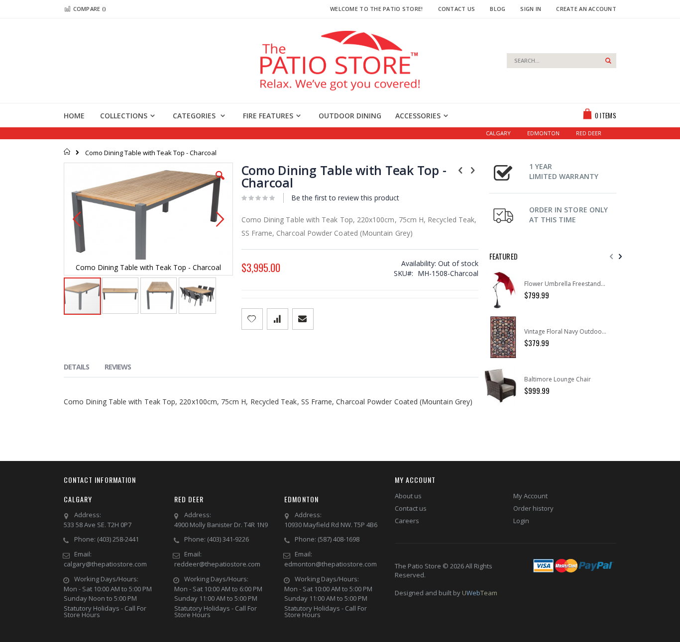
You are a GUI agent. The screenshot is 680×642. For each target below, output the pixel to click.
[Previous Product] (460, 170)
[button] (220, 183)
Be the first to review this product (345, 197)
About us (408, 495)
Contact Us (456, 8)
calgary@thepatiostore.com (105, 563)
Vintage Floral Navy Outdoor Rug (565, 332)
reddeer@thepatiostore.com (217, 563)
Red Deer (588, 133)
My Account (530, 495)
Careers (407, 520)
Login (521, 520)
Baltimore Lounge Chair (557, 379)
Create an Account (586, 8)
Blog (497, 8)
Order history (533, 508)
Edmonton (543, 133)
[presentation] (84, 368)
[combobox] (561, 60)
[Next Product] (472, 170)
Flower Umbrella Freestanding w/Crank (565, 284)
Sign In (530, 8)
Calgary (498, 133)
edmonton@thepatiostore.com (330, 563)
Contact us (411, 508)
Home (67, 151)
